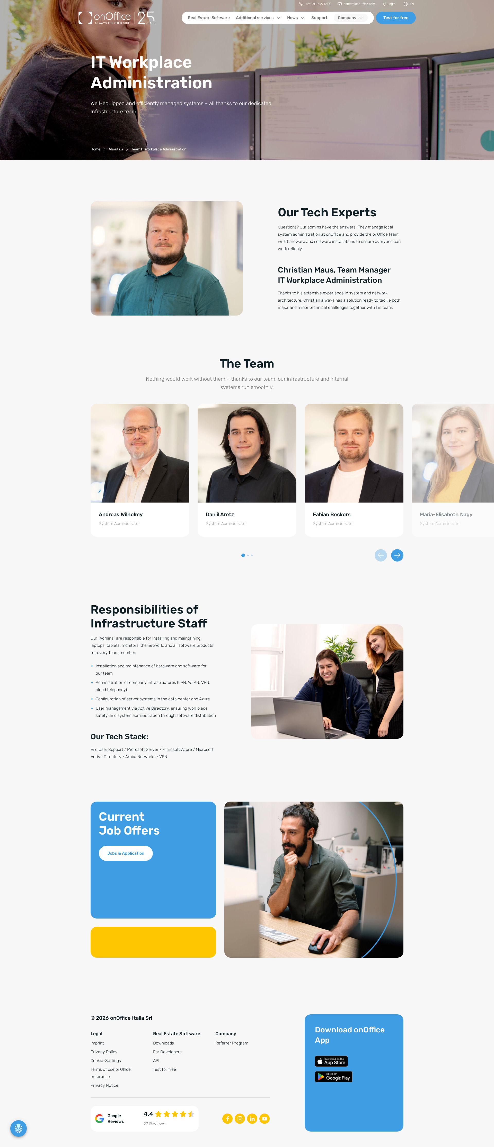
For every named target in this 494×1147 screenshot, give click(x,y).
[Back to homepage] (125, 17)
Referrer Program (231, 1043)
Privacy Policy (104, 1051)
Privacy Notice (104, 1085)
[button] (243, 555)
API (156, 1060)
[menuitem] (315, 4)
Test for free (395, 17)
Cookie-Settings (106, 1060)
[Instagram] (240, 1119)
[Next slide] (397, 555)
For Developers (167, 1051)
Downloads (163, 1043)
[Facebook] (227, 1119)
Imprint (97, 1043)
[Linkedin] (252, 1119)
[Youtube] (264, 1119)
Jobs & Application (125, 853)
